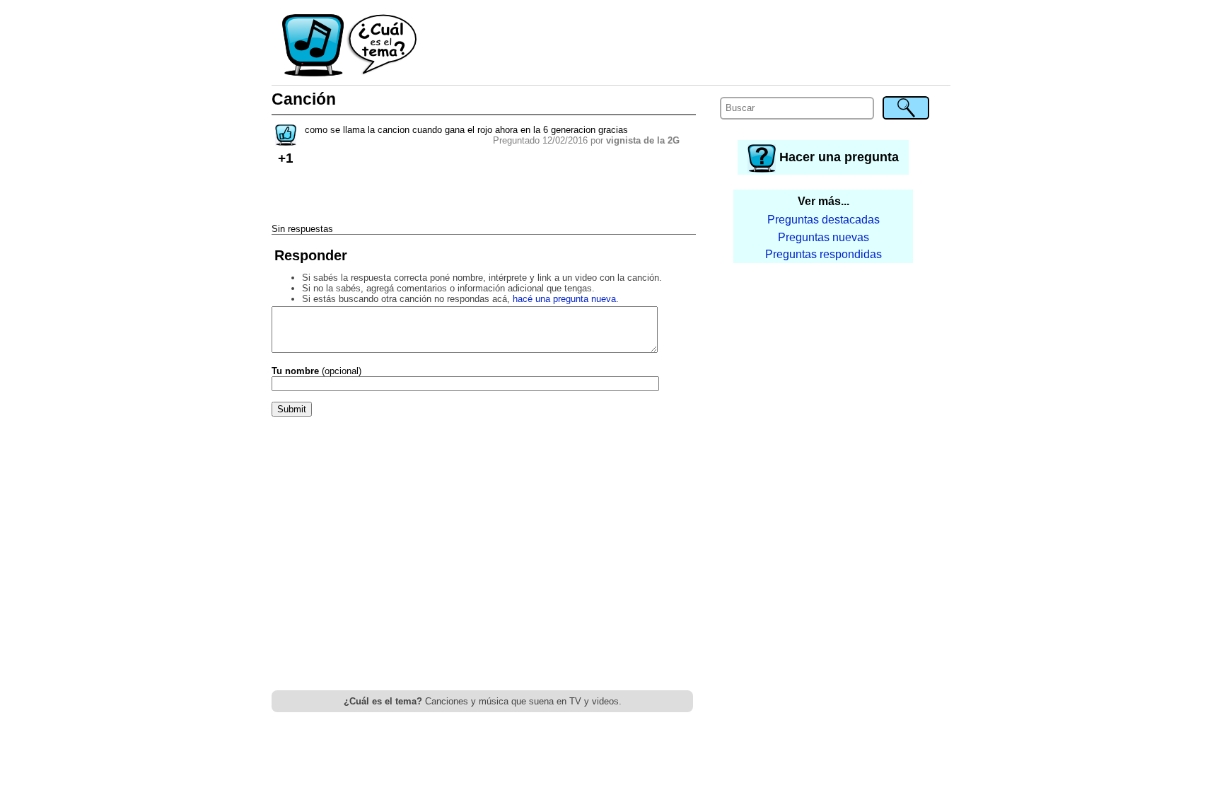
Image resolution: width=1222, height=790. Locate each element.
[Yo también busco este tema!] (285, 141)
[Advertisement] (684, 46)
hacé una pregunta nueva (564, 299)
